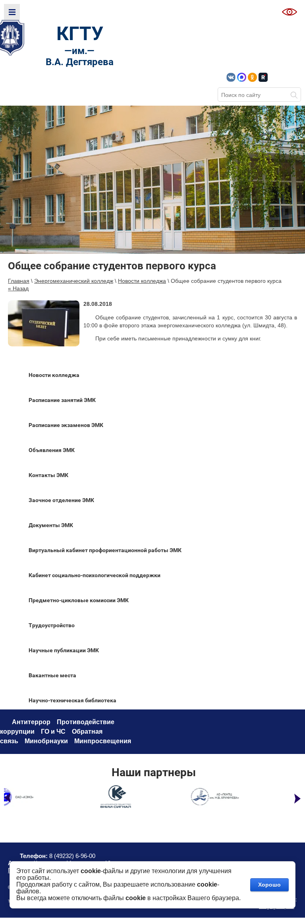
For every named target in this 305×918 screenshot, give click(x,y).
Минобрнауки (46, 741)
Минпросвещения (102, 741)
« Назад (18, 288)
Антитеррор (31, 722)
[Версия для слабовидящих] (289, 11)
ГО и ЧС (53, 731)
